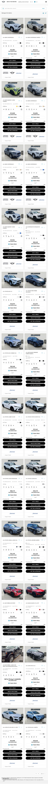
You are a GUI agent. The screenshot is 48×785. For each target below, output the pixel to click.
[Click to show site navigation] (46, 2)
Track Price (13, 54)
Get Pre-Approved (13, 67)
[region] (12, 57)
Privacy (16, 779)
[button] (22, 26)
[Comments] (21, 46)
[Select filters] (43, 13)
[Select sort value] (45, 13)
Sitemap (13, 779)
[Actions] (21, 37)
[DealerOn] (6, 778)
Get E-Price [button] (12, 60)
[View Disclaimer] (14, 46)
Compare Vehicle (8, 77)
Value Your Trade (12, 64)
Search (43, 8)
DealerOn (10, 779)
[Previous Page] (36, 774)
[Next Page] (38, 774)
